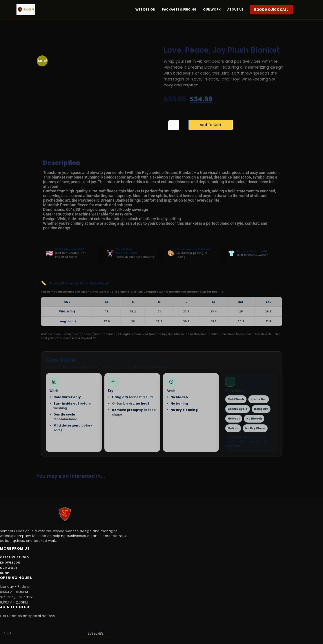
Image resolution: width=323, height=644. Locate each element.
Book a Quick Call (271, 9)
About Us (235, 9)
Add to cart (210, 124)
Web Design (145, 9)
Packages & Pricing (179, 9)
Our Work (212, 9)
